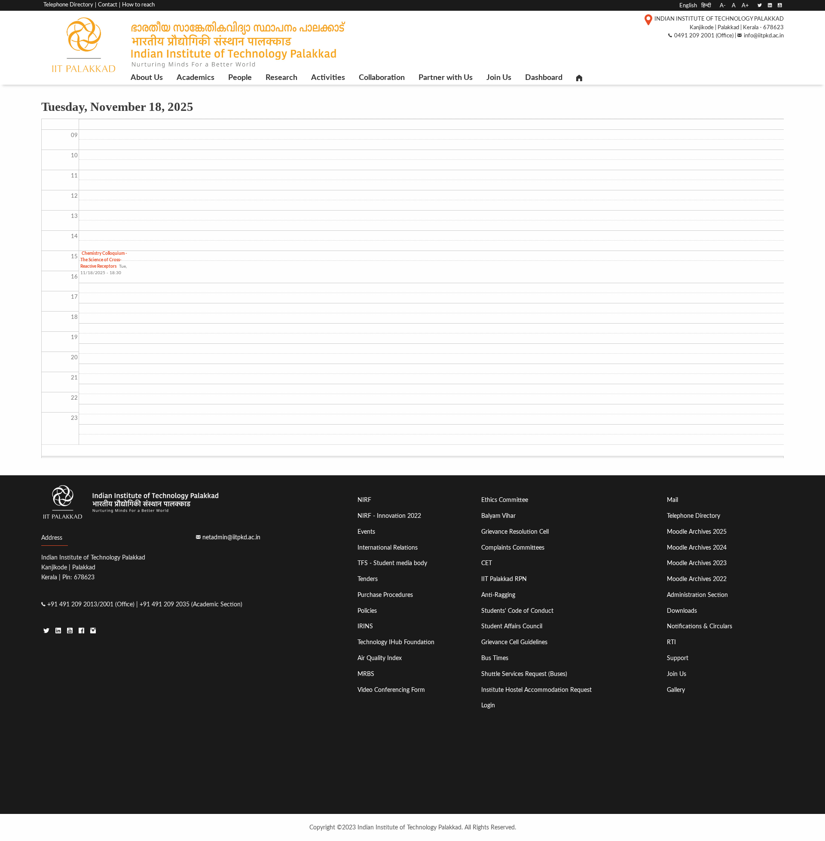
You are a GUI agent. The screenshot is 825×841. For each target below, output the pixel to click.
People (240, 78)
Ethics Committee (504, 500)
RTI (671, 642)
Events (366, 532)
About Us (147, 78)
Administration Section (697, 595)
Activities (328, 78)
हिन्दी (706, 6)
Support (677, 658)
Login (488, 705)
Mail (672, 500)
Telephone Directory (68, 5)
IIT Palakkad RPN (504, 579)
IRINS (365, 626)
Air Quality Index (380, 658)
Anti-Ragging (498, 595)
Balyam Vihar (498, 516)
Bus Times (494, 658)
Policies (367, 611)
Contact (107, 5)
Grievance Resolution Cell (515, 532)
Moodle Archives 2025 (697, 532)
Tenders (368, 579)
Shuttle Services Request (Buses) (524, 674)
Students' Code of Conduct (517, 611)
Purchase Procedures (385, 595)
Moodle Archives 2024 (697, 547)
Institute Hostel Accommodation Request (536, 690)
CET (486, 563)
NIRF (364, 500)
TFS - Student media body (392, 563)
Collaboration (382, 78)
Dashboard (543, 78)
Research (281, 78)
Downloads (682, 611)
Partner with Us (446, 78)
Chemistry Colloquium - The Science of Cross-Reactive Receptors (103, 260)
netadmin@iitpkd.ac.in (231, 537)
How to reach (138, 5)
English (688, 6)
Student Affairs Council (511, 626)
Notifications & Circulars (699, 626)
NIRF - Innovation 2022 (389, 516)
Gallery (676, 690)
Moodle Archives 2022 (697, 579)
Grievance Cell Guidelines (514, 642)
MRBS (366, 674)
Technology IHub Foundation (396, 642)
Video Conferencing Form (391, 690)
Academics (195, 78)
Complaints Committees (512, 547)
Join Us (498, 78)
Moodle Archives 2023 (697, 563)
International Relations (388, 547)
